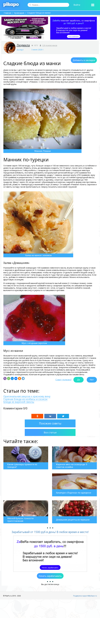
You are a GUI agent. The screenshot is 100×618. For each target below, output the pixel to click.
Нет (92, 379)
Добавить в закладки (84, 60)
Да (78, 379)
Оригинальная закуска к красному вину (26, 396)
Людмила (23, 45)
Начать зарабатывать (50, 576)
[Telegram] (23, 378)
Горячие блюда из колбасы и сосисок (25, 399)
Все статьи (50, 432)
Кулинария (19, 13)
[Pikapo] (11, 4)
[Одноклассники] (19, 378)
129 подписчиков (49, 45)
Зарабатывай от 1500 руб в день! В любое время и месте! (50, 532)
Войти (77, 4)
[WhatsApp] (8, 378)
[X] (63, 416)
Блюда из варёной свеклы (18, 401)
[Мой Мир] (12, 378)
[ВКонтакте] (15, 378)
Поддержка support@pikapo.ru (85, 596)
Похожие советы (50, 423)
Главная (7, 13)
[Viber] (5, 378)
